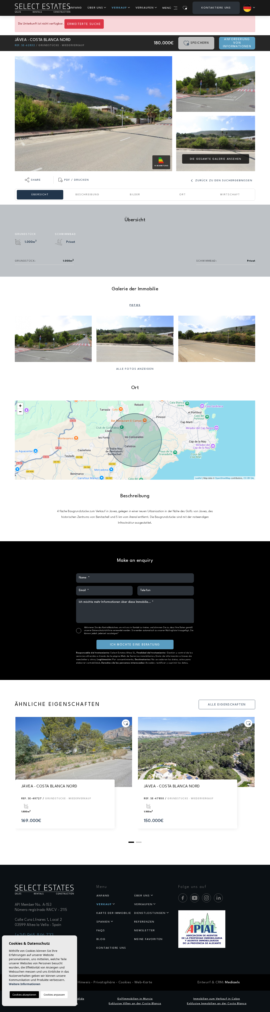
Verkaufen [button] (145, 7)
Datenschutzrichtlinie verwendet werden (111, 630)
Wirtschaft (230, 194)
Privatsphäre (104, 982)
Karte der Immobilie (113, 913)
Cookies (124, 982)
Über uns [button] (95, 7)
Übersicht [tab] (40, 194)
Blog (100, 939)
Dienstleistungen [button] (150, 913)
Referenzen (144, 921)
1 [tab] (131, 842)
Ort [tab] (182, 194)
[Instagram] (206, 897)
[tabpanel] (73, 776)
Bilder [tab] (135, 194)
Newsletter (144, 930)
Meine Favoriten (148, 939)
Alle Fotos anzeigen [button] (135, 368)
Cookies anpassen (54, 994)
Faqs (100, 930)
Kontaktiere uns (216, 7)
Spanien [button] (103, 921)
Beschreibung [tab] (87, 194)
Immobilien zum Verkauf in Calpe (216, 998)
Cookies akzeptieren (24, 994)
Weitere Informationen (24, 984)
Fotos (135, 305)
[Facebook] (182, 897)
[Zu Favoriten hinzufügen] (126, 723)
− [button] (20, 411)
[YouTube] (194, 897)
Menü (166, 8)
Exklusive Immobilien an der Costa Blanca (216, 1003)
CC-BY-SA (249, 477)
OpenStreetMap (222, 477)
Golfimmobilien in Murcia (135, 998)
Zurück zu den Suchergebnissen (223, 180)
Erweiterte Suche (84, 24)
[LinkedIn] (218, 897)
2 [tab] (139, 842)
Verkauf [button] (119, 7)
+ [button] (20, 405)
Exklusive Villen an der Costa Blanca (135, 1003)
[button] (33, 180)
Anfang (75, 7)
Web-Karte (143, 982)
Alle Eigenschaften (227, 704)
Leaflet (198, 477)
